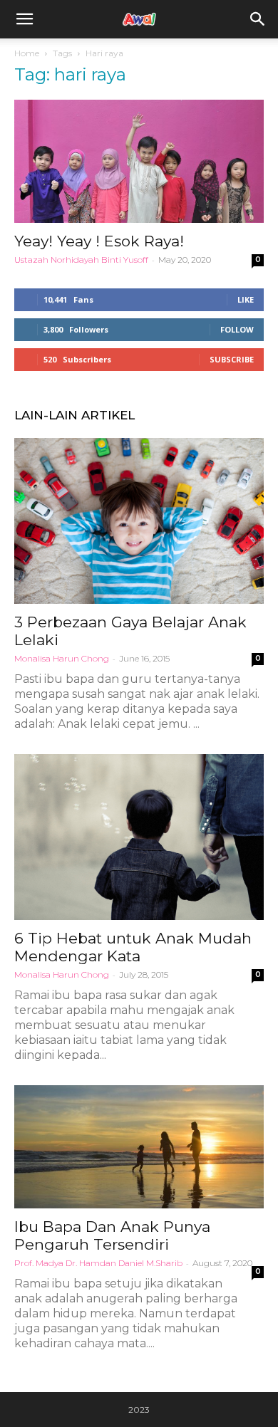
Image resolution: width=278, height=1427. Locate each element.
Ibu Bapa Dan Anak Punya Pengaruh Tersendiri (112, 1235)
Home (26, 53)
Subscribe (232, 359)
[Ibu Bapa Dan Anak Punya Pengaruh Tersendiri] (139, 1146)
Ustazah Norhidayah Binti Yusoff (81, 259)
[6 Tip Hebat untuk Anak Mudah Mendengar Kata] (139, 837)
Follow (237, 329)
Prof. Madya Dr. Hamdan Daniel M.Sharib (98, 1263)
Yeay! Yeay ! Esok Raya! (99, 241)
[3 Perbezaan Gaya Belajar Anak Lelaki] (139, 521)
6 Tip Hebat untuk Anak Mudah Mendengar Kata (133, 947)
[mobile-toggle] (24, 19)
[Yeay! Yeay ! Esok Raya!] (139, 161)
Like (245, 299)
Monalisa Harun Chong (61, 658)
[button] (258, 19)
